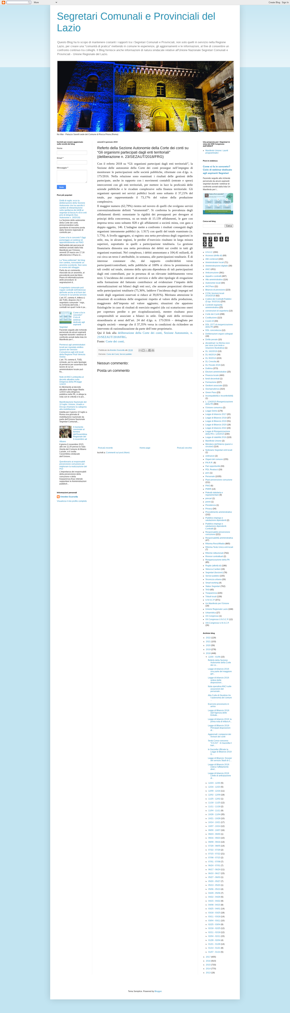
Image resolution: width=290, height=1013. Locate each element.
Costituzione (211, 317)
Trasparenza (211, 593)
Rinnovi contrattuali (214, 556)
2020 (208, 645)
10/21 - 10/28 (214, 818)
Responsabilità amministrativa (219, 538)
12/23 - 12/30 (214, 783)
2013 (208, 973)
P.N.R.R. (209, 462)
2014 (208, 968)
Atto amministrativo (214, 279)
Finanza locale (212, 375)
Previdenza (210, 505)
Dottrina (209, 368)
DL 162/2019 (211, 351)
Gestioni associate (213, 385)
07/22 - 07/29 (214, 850)
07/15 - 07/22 (214, 854)
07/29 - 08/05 (214, 846)
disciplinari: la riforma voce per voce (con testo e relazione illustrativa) (217, 345)
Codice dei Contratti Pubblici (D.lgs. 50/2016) (218, 300)
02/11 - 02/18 (214, 932)
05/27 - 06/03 (214, 877)
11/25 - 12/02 (214, 799)
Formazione (210, 382)
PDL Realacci (211, 469)
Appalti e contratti (213, 276)
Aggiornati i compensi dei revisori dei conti (219, 735)
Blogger (158, 991)
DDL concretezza (213, 330)
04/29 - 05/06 (214, 893)
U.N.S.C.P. (210, 600)
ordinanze (210, 456)
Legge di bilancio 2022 (215, 428)
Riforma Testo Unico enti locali (219, 547)
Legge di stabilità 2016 (215, 437)
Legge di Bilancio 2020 (216, 425)
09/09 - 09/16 (214, 842)
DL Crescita (210, 361)
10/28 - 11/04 (214, 814)
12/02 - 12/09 (214, 795)
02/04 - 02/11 (214, 936)
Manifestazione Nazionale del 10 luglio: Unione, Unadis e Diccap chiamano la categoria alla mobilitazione (73, 405)
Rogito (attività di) (213, 565)
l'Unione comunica (213, 407)
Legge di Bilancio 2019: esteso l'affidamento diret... (219, 767)
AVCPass (209, 286)
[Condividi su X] (146, 350)
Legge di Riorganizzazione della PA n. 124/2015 (217, 432)
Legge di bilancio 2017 (215, 414)
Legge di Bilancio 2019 (216, 421)
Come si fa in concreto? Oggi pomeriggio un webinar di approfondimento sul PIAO (72, 240)
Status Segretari (212, 586)
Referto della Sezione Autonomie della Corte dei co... (219, 662)
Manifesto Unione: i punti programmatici (216, 151)
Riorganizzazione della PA (217, 560)
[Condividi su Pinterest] (153, 350)
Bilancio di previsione (215, 290)
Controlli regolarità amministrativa (213, 306)
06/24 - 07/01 (214, 865)
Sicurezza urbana (213, 579)
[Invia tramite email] (140, 350)
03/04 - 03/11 (214, 920)
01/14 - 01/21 (214, 948)
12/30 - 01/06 (214, 657)
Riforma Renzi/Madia (215, 543)
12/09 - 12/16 (214, 791)
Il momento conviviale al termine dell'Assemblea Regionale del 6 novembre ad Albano (73, 434)
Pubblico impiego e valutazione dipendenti (215, 519)
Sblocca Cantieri (213, 569)
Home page (145, 448)
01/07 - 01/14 (214, 952)
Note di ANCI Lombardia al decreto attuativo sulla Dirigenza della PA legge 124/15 (71, 380)
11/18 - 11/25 (214, 802)
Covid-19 (209, 321)
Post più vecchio (184, 448)
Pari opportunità (212, 466)
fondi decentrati (212, 378)
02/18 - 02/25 (214, 928)
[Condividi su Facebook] (149, 350)
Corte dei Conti (113, 354)
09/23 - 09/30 (214, 834)
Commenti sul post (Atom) (118, 452)
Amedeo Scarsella (69, 497)
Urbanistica (210, 612)
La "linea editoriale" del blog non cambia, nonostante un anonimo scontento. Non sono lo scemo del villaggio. (73, 264)
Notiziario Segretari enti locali (218, 450)
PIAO (207, 485)
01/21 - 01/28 (214, 944)
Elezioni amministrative (216, 372)
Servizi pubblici (126, 354)
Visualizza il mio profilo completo (72, 501)
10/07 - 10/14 (214, 826)
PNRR (208, 489)
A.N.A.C (209, 252)
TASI (207, 589)
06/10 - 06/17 (214, 873)
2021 (208, 641)
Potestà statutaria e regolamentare (214, 493)
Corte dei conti (115, 341)
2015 (208, 965)
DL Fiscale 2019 (212, 365)
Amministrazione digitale (216, 266)
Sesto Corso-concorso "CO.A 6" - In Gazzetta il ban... (220, 743)
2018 (208, 653)
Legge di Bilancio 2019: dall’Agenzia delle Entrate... (219, 712)
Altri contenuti (211, 259)
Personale (210, 476)
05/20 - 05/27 (214, 881)
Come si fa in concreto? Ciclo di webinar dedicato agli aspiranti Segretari (217, 169)
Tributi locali (210, 596)
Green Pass (210, 392)
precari (208, 498)
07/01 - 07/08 (214, 861)
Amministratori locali (214, 262)
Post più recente (105, 448)
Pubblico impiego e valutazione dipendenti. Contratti (216, 526)
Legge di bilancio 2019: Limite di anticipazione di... (219, 775)
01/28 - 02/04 (214, 940)
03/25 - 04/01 (214, 909)
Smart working (212, 583)
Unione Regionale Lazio (216, 609)
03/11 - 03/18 (214, 916)
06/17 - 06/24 (214, 869)
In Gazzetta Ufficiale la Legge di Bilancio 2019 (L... (220, 751)
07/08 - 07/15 (214, 857)
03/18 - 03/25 (214, 913)
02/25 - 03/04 (214, 924)
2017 (208, 957)
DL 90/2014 (210, 358)
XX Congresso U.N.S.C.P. (217, 619)
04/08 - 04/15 (214, 905)
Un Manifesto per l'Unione (217, 603)
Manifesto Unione (213, 441)
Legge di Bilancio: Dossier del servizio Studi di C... (220, 759)
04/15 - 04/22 (214, 901)
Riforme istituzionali (214, 553)
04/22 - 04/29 (214, 897)
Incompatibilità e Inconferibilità (219, 396)
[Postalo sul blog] (143, 350)
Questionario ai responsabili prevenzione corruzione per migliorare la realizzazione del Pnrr (73, 465)
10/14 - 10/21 (214, 822)
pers (207, 473)
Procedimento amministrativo (218, 512)
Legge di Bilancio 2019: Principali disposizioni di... (219, 728)
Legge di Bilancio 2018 (216, 418)
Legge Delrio (211, 411)
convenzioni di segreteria (216, 311)
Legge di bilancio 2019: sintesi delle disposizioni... (218, 680)
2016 (208, 961)
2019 (208, 649)
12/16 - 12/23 (214, 787)
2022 (208, 638)
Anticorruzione (212, 272)
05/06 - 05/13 (214, 889)
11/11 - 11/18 (214, 806)
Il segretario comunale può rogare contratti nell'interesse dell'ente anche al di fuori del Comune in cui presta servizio (72, 291)
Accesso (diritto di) (213, 255)
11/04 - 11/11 (214, 810)
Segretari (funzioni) (214, 572)
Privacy (208, 509)
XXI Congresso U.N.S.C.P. (217, 623)
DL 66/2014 (210, 354)
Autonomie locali (213, 283)
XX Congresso (212, 616)
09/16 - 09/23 (214, 838)
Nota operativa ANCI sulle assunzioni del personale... (219, 688)
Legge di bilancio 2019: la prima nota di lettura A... (220, 720)
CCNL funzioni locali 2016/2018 (214, 294)
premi (208, 502)
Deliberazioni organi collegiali (219, 334)
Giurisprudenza (212, 389)
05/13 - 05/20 (214, 885)
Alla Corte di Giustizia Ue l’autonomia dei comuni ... (220, 697)
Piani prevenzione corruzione (218, 480)
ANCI (207, 269)
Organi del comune (214, 459)
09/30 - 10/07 (214, 830)
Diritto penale (211, 339)
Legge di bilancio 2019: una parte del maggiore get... (220, 671)
